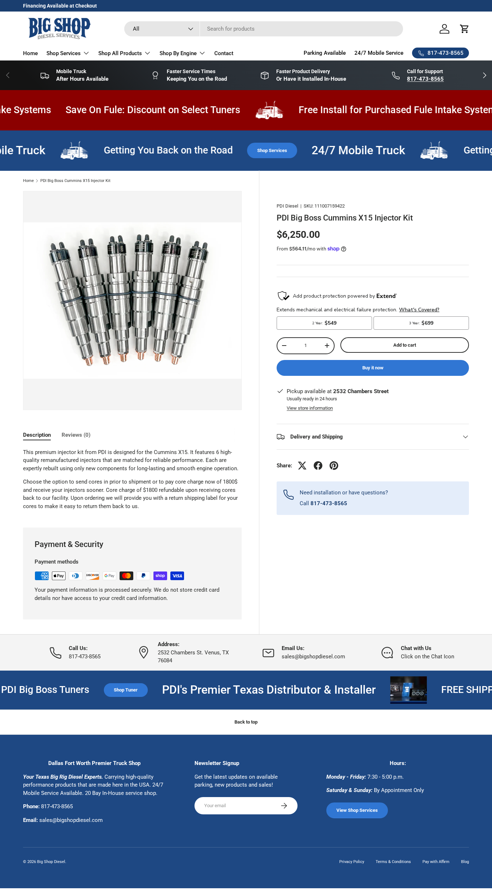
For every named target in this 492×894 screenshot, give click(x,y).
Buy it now (373, 367)
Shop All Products (120, 53)
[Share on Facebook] (318, 465)
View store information (310, 408)
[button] (465, 29)
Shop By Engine (178, 53)
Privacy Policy (351, 861)
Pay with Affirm (435, 861)
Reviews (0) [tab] (76, 435)
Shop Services (63, 53)
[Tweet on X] (302, 465)
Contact (223, 53)
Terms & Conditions (393, 861)
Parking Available (325, 53)
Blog (465, 861)
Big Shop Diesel (51, 861)
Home (30, 53)
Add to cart (404, 345)
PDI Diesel (287, 206)
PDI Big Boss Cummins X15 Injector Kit (75, 181)
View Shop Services (357, 810)
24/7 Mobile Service (378, 53)
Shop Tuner (105, 690)
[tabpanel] (132, 479)
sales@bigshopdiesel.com (71, 820)
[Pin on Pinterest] (334, 465)
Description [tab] (37, 435)
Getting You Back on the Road (153, 150)
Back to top (246, 722)
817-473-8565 (57, 806)
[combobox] (263, 28)
